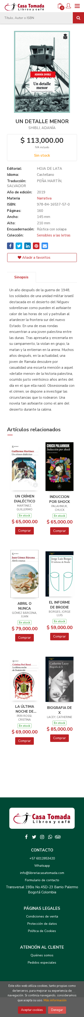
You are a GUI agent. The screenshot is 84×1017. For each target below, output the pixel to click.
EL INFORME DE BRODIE (59, 604)
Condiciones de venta (42, 916)
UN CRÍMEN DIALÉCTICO (24, 498)
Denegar (57, 1010)
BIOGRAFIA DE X (59, 710)
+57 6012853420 (42, 858)
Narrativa (44, 198)
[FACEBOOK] (26, 836)
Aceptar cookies (32, 1010)
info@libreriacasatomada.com (42, 873)
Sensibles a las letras (53, 235)
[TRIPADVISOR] (57, 836)
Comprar (24, 530)
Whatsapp (42, 865)
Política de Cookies (42, 931)
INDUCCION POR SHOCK (59, 499)
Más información (55, 1000)
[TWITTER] (34, 836)
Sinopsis (21, 277)
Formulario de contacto (42, 880)
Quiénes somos (42, 955)
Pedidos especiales (42, 962)
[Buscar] (78, 17)
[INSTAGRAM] (42, 836)
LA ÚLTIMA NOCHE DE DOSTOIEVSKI (25, 709)
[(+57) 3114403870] (49, 836)
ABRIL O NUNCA (25, 606)
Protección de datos (42, 923)
